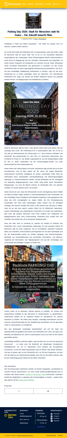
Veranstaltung (42, 39)
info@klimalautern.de (26, 416)
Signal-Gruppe (24, 423)
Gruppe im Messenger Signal (35, 374)
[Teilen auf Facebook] (19, 391)
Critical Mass (41, 413)
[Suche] (61, 4)
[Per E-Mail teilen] (48, 391)
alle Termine (41, 426)
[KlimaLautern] (12, 4)
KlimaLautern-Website (26, 380)
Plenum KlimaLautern (43, 420)
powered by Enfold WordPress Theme (25, 435)
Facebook (56, 418)
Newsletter (57, 413)
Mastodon (56, 420)
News (36, 39)
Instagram (56, 416)
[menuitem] (24, 4)
